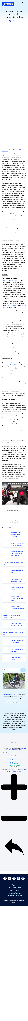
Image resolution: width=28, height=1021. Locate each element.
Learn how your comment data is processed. (16, 748)
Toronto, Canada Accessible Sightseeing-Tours (17, 598)
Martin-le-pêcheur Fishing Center (11, 280)
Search (23, 670)
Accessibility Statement (14, 896)
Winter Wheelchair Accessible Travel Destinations (16, 534)
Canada (8, 157)
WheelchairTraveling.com (18, 20)
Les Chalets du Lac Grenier (14, 364)
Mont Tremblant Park (13, 305)
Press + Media (14, 890)
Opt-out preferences (14, 893)
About (14, 885)
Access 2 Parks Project (14, 888)
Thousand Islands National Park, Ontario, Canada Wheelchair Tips (17, 553)
